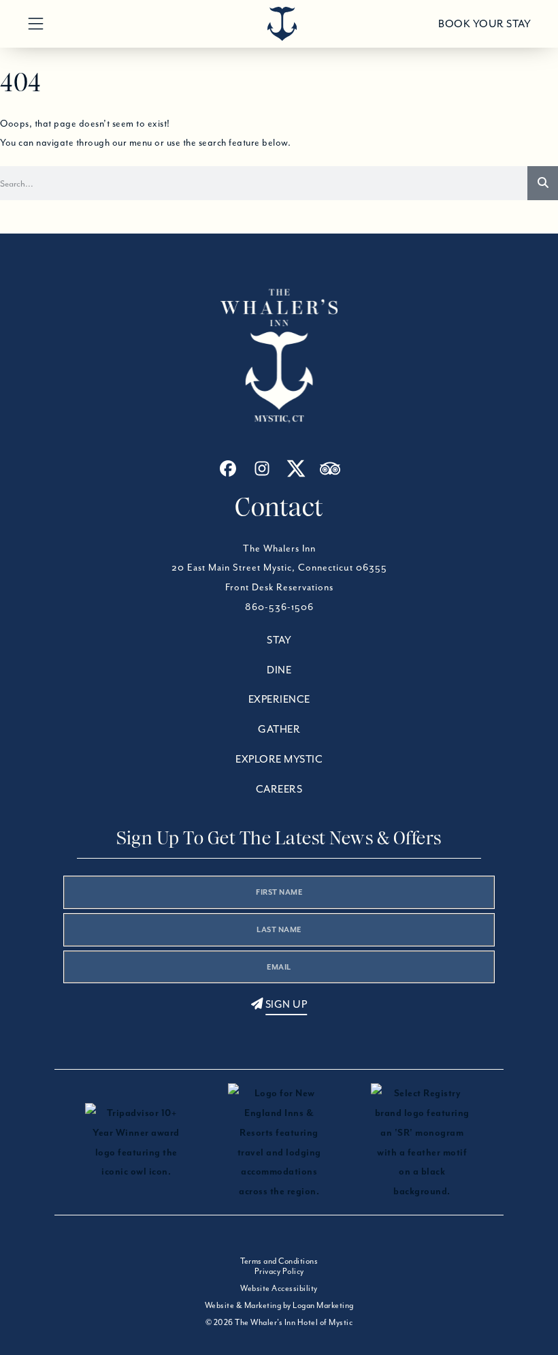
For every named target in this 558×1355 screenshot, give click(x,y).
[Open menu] (35, 24)
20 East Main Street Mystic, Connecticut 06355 (279, 567)
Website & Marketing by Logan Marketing (279, 1305)
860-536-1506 (279, 607)
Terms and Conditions (279, 1261)
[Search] (542, 183)
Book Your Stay (484, 24)
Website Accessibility (279, 1288)
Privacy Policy (279, 1271)
